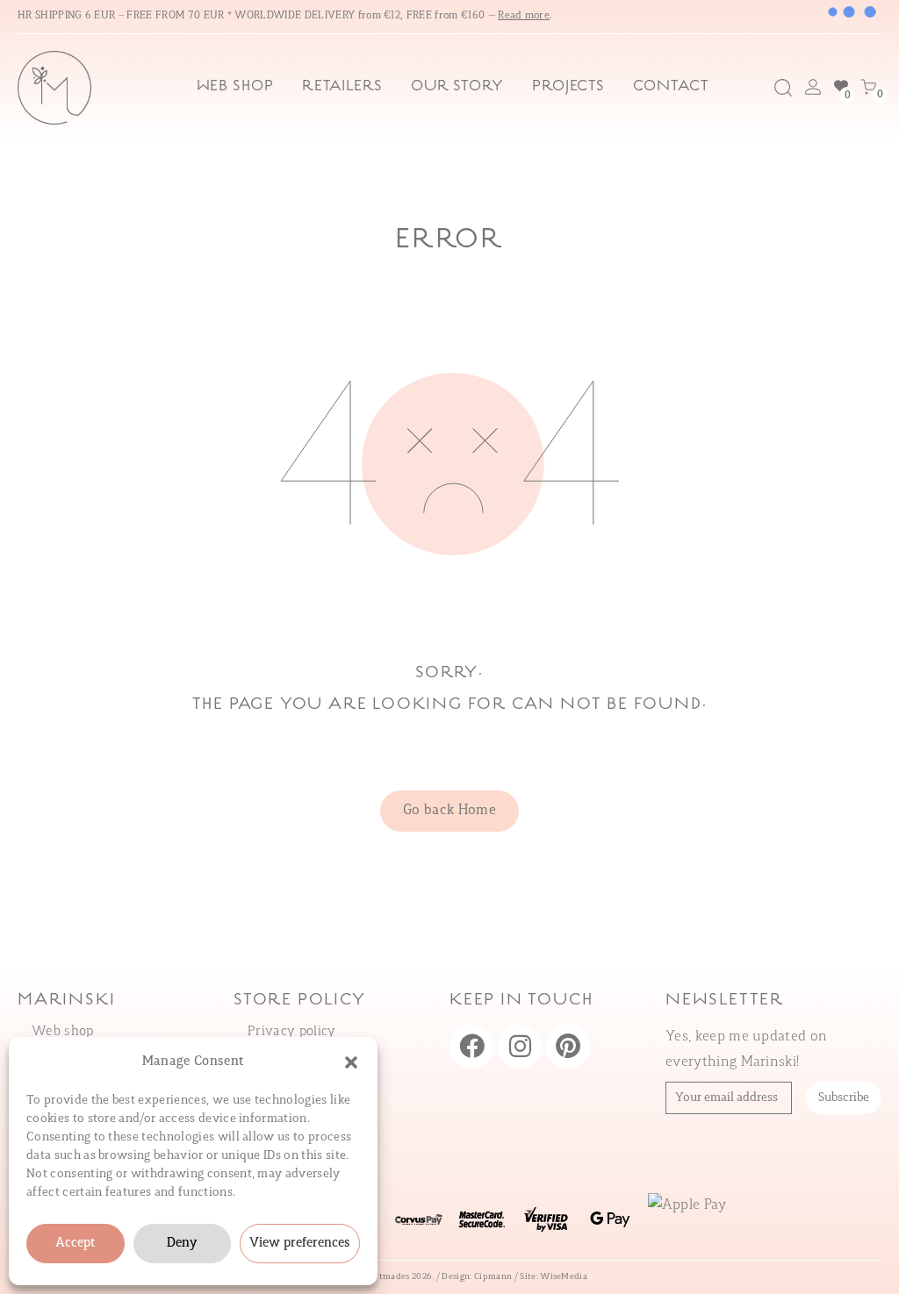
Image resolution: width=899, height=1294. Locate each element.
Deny (182, 1243)
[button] (351, 1062)
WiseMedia (563, 1277)
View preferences (299, 1243)
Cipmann (493, 1277)
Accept (75, 1243)
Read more (524, 16)
